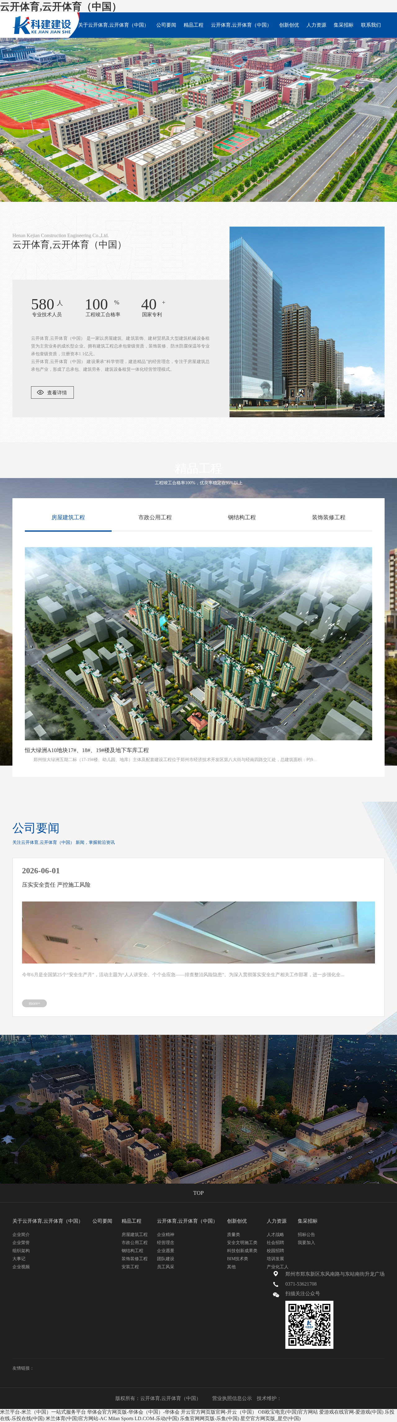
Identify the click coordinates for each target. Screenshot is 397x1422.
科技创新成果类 (242, 1250)
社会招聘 (275, 1242)
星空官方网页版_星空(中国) (270, 1418)
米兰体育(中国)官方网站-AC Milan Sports (89, 1418)
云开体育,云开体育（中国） (61, 6)
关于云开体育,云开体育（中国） (113, 25)
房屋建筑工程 (135, 1234)
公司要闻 (166, 25)
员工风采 (165, 1267)
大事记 (18, 1258)
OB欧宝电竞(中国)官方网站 (288, 1412)
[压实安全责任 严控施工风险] (198, 932)
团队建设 (165, 1258)
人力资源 (316, 25)
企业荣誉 (21, 1242)
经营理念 (165, 1242)
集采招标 (344, 25)
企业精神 (165, 1234)
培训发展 (275, 1258)
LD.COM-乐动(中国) (157, 1418)
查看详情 (57, 392)
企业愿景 (165, 1250)
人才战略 (275, 1234)
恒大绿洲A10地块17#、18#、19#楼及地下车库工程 (87, 750)
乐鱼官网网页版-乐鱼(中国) (209, 1418)
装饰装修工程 (135, 1258)
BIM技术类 (237, 1258)
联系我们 (371, 25)
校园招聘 (275, 1250)
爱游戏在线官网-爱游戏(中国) (351, 1412)
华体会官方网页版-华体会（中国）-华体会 (133, 1412)
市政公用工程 (135, 1242)
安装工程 (130, 1267)
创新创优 (289, 25)
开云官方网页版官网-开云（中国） (219, 1412)
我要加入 (306, 1242)
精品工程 (193, 25)
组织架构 (21, 1250)
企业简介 (21, 1234)
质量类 (233, 1234)
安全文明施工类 (242, 1242)
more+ (34, 1003)
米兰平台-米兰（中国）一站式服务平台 (43, 1412)
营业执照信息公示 (232, 1398)
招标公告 (306, 1234)
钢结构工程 (132, 1250)
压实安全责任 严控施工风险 (56, 885)
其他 (231, 1267)
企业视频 (21, 1267)
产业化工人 (277, 1267)
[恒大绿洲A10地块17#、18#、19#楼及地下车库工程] (198, 643)
